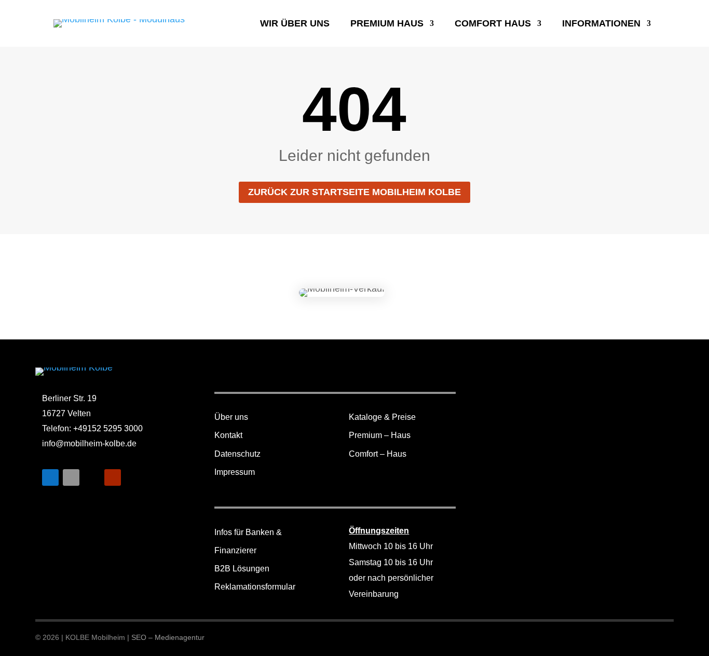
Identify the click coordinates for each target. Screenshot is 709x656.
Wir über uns (295, 24)
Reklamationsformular (254, 586)
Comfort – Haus (377, 453)
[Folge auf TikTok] (92, 477)
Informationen (601, 24)
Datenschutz (237, 453)
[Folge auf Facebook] (50, 477)
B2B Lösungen (241, 568)
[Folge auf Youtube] (112, 477)
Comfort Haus (493, 24)
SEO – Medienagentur (167, 637)
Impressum (234, 472)
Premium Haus (387, 24)
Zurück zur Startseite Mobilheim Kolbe (354, 192)
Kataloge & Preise (382, 417)
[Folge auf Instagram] (71, 477)
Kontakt (228, 435)
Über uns (231, 417)
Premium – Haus (380, 435)
